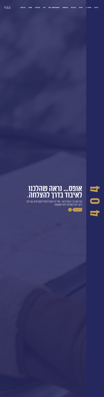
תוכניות (89, 7)
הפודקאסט (65, 7)
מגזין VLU (73, 7)
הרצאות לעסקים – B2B (54, 7)
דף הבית (96, 7)
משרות (30, 7)
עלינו (44, 7)
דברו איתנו (23, 7)
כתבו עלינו (37, 7)
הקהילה (81, 7)
